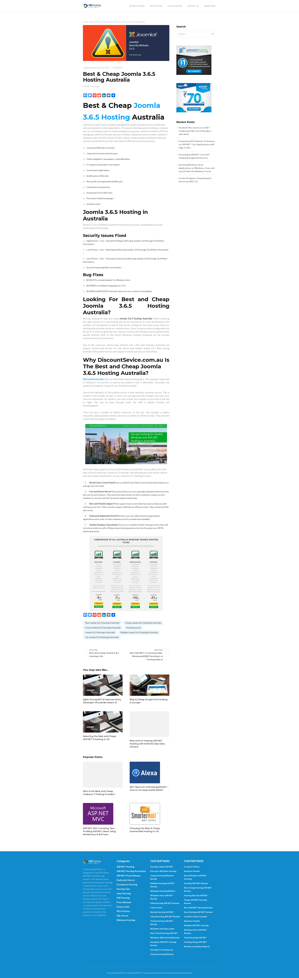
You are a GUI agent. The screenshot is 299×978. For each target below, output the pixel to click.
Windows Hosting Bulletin (162, 891)
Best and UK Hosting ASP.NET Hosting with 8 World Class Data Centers (147, 743)
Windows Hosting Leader (162, 929)
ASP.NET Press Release (129, 875)
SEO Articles (123, 911)
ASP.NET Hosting (137, 6)
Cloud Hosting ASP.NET (195, 937)
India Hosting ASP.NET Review (164, 903)
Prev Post (104, 653)
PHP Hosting (123, 898)
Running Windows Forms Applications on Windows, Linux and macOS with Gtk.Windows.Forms (196, 168)
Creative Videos (192, 867)
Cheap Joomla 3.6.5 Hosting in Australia (143, 623)
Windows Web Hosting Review (165, 937)
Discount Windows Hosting (163, 871)
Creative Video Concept (195, 916)
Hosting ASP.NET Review (196, 883)
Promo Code (123, 906)
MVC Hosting (156, 6)
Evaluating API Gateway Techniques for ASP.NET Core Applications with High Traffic (197, 144)
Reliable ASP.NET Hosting (196, 925)
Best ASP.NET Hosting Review (198, 908)
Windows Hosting (126, 920)
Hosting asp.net (133, 627)
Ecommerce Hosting (127, 884)
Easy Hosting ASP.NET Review (198, 912)
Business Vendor (192, 871)
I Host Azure (156, 908)
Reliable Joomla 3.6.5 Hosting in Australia (139, 632)
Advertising (209, 6)
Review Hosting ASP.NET (162, 912)
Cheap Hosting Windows (162, 954)
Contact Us (193, 6)
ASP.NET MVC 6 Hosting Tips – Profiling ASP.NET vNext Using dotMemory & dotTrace (99, 831)
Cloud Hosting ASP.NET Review (165, 916)
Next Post (146, 655)
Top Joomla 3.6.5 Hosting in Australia (102, 637)
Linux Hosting (124, 893)
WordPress (187, 973)
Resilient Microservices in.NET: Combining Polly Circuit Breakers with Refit (195, 130)
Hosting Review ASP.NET (196, 895)
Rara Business (149, 973)
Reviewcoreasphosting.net (197, 946)
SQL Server (122, 915)
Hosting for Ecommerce (161, 950)
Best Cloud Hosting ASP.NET (164, 933)
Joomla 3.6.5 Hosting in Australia (100, 632)
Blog (91, 22)
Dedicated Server (126, 880)
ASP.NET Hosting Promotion (131, 871)
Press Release (124, 902)
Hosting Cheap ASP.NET (161, 867)
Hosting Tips (123, 889)
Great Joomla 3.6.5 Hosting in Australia (102, 627)
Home (85, 22)
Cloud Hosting (174, 6)
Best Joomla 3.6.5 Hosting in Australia (102, 623)
